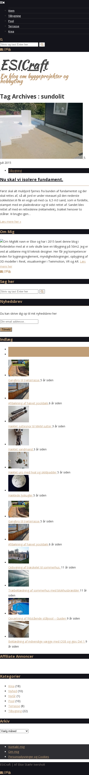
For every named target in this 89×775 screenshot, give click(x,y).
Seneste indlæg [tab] (18, 349)
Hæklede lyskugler (20, 495)
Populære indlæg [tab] (19, 354)
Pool (11, 21)
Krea (11, 31)
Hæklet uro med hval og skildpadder (32, 472)
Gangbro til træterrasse (24, 380)
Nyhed (12, 691)
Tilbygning (14, 16)
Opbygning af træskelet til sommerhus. (34, 567)
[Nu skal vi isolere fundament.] (42, 158)
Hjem (11, 10)
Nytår (12, 696)
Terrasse (13, 26)
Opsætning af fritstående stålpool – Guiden (37, 618)
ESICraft (23, 64)
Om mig (13, 752)
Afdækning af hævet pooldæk (28, 403)
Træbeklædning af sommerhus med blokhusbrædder (44, 590)
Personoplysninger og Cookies (28, 757)
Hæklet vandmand (21, 449)
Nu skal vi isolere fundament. (31, 179)
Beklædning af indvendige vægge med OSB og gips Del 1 (46, 641)
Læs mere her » (10, 222)
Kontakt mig (16, 747)
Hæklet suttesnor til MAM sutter (30, 426)
